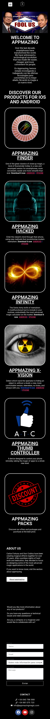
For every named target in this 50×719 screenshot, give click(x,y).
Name (9, 643)
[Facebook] (18, 712)
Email (9, 651)
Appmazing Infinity (25, 300)
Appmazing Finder (25, 156)
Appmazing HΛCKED (25, 229)
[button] (10, 4)
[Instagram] (32, 712)
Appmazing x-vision (25, 373)
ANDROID (30, 173)
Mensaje (10, 659)
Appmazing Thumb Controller (25, 448)
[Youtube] (25, 712)
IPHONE (39, 173)
